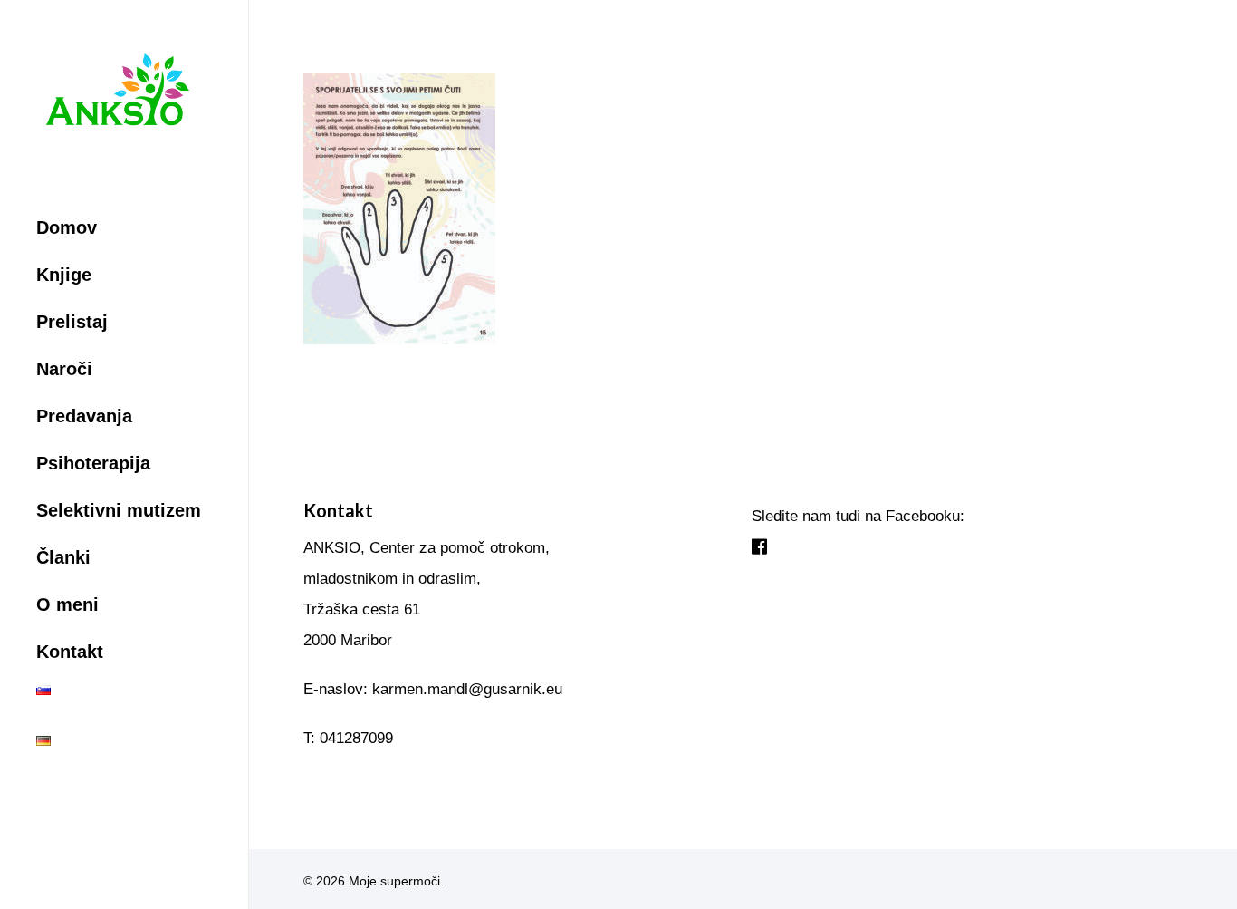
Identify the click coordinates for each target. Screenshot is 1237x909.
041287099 (356, 738)
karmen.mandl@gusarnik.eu (467, 689)
